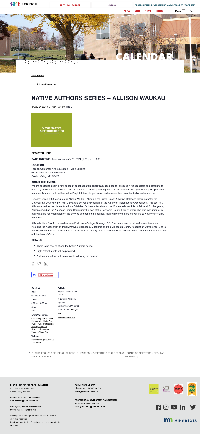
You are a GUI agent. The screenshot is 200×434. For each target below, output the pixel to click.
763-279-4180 (92, 403)
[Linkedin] (182, 406)
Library (111, 5)
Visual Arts (43, 332)
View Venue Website (66, 317)
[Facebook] (33, 263)
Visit (137, 11)
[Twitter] (39, 263)
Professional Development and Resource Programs (165, 5)
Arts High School (70, 5)
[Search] (190, 11)
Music (33, 323)
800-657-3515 (16, 409)
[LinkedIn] (46, 263)
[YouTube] (174, 406)
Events (160, 11)
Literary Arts (36, 321)
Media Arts (47, 321)
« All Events (37, 75)
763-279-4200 (35, 406)
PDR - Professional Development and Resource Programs (42, 326)
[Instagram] (165, 406)
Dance (50, 318)
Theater (34, 332)
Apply (127, 11)
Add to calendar (45, 274)
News (148, 11)
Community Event (39, 318)
